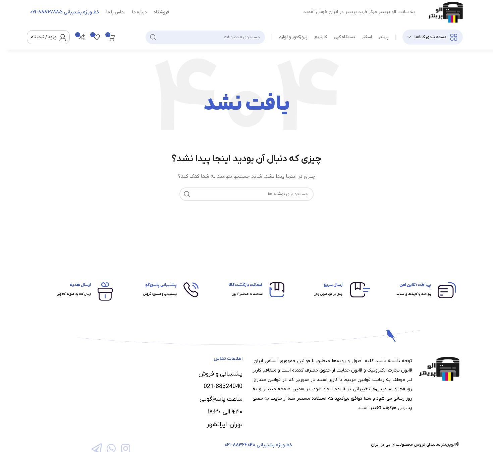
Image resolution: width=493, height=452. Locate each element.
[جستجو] (153, 37)
